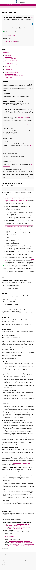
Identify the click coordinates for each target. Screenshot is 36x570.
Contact (3, 567)
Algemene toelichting (7, 71)
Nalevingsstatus (8, 55)
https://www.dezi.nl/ (25, 17)
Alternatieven (7, 66)
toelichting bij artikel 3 (27, 463)
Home (3, 7)
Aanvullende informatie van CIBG (11, 60)
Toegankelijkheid (5, 560)
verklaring (20, 266)
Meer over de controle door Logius (9, 35)
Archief (3, 565)
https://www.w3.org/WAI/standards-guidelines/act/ (23, 544)
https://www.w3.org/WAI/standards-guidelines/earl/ (18, 545)
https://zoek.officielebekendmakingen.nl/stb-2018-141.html (17, 521)
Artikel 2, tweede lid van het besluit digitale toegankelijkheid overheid (15, 508)
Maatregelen (7, 68)
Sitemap (3, 562)
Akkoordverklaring (8, 57)
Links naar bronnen (8, 77)
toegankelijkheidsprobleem (11, 43)
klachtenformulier (19, 150)
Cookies (20, 558)
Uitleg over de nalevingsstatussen (11, 72)
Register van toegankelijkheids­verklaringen (12, 7)
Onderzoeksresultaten (9, 63)
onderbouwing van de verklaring (22, 117)
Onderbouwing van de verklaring (9, 61)
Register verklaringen (19, 4)
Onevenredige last (8, 69)
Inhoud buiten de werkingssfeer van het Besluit (14, 75)
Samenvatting (6, 52)
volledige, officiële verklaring (11, 41)
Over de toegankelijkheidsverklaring (9, 558)
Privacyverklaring (22, 560)
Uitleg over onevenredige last (10, 74)
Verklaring (5, 54)
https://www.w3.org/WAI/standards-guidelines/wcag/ (19, 541)
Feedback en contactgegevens (10, 58)
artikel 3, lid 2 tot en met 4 (17, 463)
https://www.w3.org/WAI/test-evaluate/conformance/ (21, 542)
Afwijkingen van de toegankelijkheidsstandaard (14, 64)
